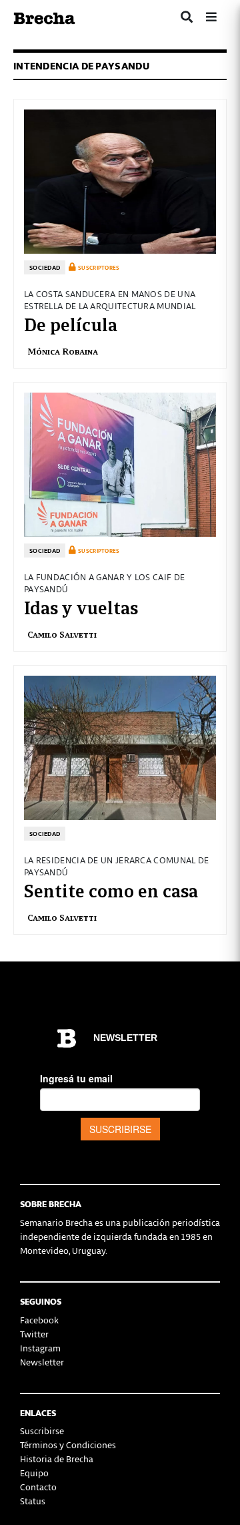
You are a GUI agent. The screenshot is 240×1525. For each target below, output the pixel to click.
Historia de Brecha (56, 1458)
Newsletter (42, 1361)
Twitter (34, 1333)
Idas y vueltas (81, 606)
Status (32, 1500)
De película (70, 323)
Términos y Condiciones (68, 1444)
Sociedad (44, 267)
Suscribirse (42, 1430)
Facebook (39, 1319)
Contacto (38, 1486)
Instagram (40, 1347)
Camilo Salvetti (62, 634)
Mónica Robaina (62, 351)
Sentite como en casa (111, 889)
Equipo (34, 1472)
